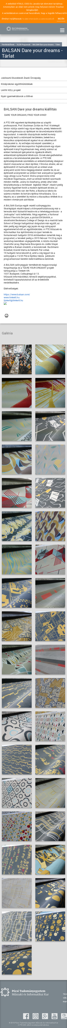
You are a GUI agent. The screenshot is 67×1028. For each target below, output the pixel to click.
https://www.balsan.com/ (17, 294)
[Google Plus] (45, 1018)
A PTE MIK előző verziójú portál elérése (33, 1025)
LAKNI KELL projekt (11, 90)
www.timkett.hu (12, 297)
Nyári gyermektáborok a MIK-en (17, 96)
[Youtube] (55, 1018)
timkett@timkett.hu (13, 300)
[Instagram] (36, 1018)
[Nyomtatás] (6, 316)
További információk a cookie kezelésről (38, 19)
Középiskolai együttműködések (17, 83)
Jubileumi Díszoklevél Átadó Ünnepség (21, 77)
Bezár (61, 18)
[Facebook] (26, 1018)
